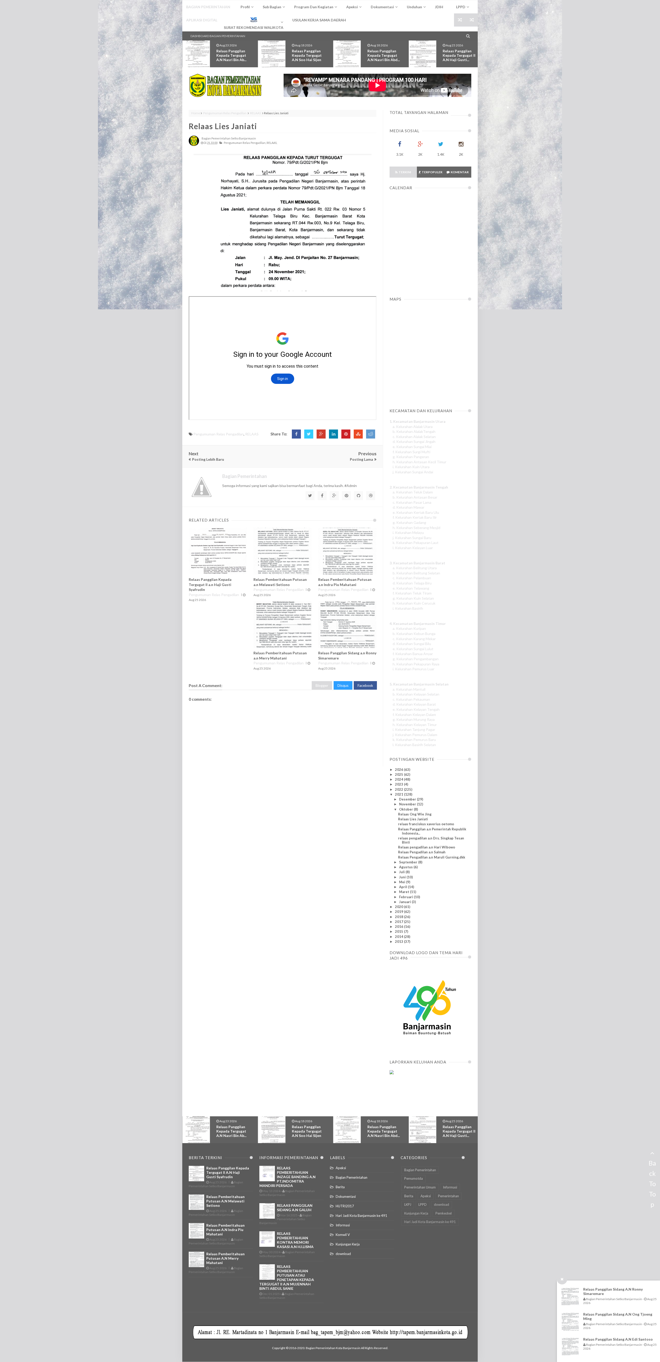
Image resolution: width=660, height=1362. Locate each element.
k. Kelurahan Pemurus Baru (414, 739)
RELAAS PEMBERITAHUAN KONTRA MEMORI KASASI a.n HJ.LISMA (295, 1240)
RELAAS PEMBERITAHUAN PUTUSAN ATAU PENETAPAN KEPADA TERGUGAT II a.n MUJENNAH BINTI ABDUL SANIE (286, 1277)
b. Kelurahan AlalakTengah (414, 431)
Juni (403, 877)
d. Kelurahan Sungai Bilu (412, 643)
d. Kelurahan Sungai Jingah (414, 441)
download (343, 1254)
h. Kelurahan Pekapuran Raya (416, 664)
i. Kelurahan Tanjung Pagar (414, 729)
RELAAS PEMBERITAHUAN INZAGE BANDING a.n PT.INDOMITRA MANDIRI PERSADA (287, 1177)
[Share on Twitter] (308, 434)
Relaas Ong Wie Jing (415, 814)
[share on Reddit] (370, 434)
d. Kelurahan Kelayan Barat (414, 704)
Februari (406, 897)
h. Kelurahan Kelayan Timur (415, 724)
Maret (404, 892)
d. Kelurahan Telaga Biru (412, 583)
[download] (427, 1047)
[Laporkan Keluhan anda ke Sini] (414, 1097)
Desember (408, 799)
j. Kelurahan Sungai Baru (412, 537)
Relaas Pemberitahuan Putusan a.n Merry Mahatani (225, 1258)
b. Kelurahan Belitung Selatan (416, 573)
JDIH (439, 7)
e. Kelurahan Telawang (411, 588)
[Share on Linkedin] (333, 434)
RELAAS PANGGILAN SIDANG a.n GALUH (294, 1207)
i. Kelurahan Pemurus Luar (413, 669)
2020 (399, 907)
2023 (399, 784)
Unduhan (414, 7)
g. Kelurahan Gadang (409, 522)
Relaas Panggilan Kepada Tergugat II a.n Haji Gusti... (383, 55)
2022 (399, 789)
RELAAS (255, 113)
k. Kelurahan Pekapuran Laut (416, 542)
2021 (399, 794)
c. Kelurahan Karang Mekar (414, 639)
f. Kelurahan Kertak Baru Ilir (415, 517)
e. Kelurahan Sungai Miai (412, 446)
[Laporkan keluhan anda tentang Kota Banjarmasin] (392, 1073)
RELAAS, (272, 142)
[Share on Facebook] (296, 434)
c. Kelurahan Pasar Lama (412, 502)
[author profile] (194, 144)
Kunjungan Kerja (348, 1244)
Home (195, 113)
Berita (340, 1187)
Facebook (365, 685)
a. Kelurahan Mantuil (409, 689)
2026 (399, 769)
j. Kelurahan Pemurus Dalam (415, 734)
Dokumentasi (346, 1196)
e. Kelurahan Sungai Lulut (413, 649)
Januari (405, 902)
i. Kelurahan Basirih (408, 608)
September (408, 862)
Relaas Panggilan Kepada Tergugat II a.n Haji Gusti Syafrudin (210, 584)
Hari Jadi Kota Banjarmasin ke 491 (361, 1216)
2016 (399, 926)
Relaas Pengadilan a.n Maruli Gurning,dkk (431, 857)
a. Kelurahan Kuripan (409, 628)
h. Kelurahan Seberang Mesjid (416, 527)
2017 (399, 922)
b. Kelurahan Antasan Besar (415, 497)
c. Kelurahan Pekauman (411, 699)
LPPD (422, 1204)
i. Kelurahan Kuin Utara (411, 467)
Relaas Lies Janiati (223, 126)
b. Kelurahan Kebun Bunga (414, 633)
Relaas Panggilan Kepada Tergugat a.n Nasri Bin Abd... (308, 55)
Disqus (343, 685)
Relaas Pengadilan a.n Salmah (422, 852)
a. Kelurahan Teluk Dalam (413, 492)
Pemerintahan (448, 1196)
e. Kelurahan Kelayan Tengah (416, 709)
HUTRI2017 (345, 1206)
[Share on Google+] (321, 434)
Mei (402, 882)
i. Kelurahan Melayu (408, 532)
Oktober (406, 809)
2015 (399, 931)
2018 (399, 917)
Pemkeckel (443, 1213)
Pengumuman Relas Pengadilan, (245, 142)
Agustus (406, 867)
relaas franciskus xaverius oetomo (426, 824)
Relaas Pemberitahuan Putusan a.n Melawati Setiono (458, 57)
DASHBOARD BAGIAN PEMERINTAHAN (218, 36)
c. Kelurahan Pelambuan (412, 578)
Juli (402, 872)
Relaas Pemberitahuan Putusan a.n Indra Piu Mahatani (225, 1229)
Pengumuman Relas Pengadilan (224, 113)
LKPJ (407, 1204)
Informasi (343, 1225)
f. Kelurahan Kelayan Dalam (414, 714)
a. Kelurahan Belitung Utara (415, 568)
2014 (399, 937)
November (408, 804)
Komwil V (343, 1235)
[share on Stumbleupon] (358, 434)
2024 (399, 779)
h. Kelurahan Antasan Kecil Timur (419, 462)
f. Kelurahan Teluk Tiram (412, 593)
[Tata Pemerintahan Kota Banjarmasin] (225, 85)
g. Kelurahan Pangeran (411, 457)
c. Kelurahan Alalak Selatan (414, 436)
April (403, 887)
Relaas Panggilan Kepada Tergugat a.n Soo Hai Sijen (231, 55)
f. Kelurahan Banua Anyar (413, 653)
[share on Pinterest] (345, 434)
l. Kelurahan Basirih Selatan (414, 744)
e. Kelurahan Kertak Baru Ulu (416, 512)
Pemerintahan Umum (420, 1187)
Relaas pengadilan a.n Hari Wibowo (426, 847)
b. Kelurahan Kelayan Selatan (416, 694)
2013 (399, 941)
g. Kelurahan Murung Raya (414, 719)
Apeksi (341, 1168)
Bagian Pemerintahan (351, 1177)
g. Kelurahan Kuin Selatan (413, 598)
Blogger (322, 685)
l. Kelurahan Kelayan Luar (413, 548)
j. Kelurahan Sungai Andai (413, 472)
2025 (399, 774)
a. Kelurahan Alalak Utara (413, 426)
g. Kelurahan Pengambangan (416, 659)
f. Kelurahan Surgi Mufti (411, 452)
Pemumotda (413, 1178)
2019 (399, 912)
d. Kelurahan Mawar (408, 507)
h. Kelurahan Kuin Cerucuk (414, 603)
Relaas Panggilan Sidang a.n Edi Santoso (618, 1339)
